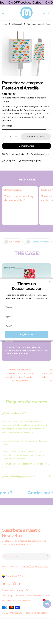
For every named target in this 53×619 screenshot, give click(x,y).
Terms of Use (28, 566)
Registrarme (26, 334)
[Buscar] (44, 13)
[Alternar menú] (3, 13)
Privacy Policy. (42, 566)
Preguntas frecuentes (12, 590)
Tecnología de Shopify (36, 612)
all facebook (17, 24)
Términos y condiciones (13, 595)
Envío (22, 97)
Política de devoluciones (38, 595)
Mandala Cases (17, 612)
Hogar (4, 24)
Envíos (29, 590)
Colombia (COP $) (14, 576)
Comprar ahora (26, 145)
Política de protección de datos (16, 600)
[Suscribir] (48, 556)
